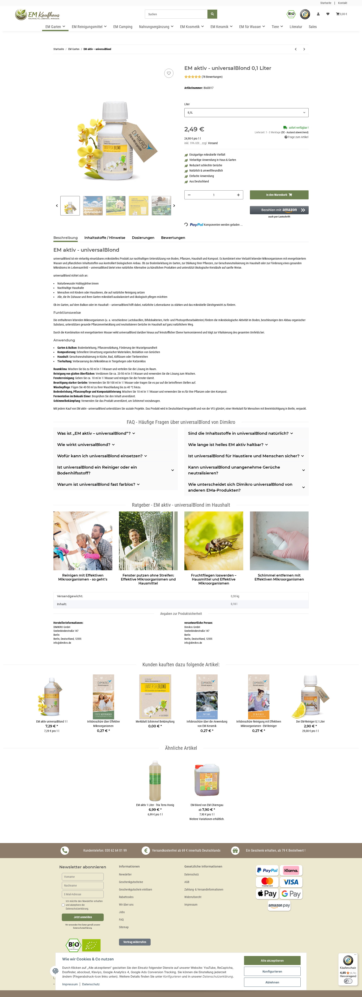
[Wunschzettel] (328, 14)
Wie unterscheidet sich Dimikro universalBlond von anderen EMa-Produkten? (240, 487)
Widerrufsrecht (192, 897)
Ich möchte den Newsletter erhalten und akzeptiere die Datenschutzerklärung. (84, 905)
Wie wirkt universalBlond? (83, 444)
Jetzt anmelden (83, 917)
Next (174, 205)
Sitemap (124, 927)
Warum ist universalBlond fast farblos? (96, 484)
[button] (318, 14)
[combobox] (246, 112)
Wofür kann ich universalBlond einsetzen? (100, 456)
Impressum (191, 904)
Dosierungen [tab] (143, 238)
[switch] (348, 981)
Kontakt (342, 3)
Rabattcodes (126, 897)
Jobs (122, 912)
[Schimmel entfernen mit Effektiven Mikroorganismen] (279, 540)
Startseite (325, 3)
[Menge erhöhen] (238, 195)
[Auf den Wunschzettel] (168, 73)
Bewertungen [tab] (173, 238)
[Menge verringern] (189, 195)
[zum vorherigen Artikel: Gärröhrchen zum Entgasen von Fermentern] (295, 49)
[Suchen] (212, 14)
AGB (186, 882)
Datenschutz (191, 874)
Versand (213, 143)
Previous (56, 205)
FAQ (121, 919)
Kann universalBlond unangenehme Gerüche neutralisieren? (234, 470)
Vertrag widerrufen (134, 942)
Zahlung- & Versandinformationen (203, 889)
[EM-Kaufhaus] (37, 14)
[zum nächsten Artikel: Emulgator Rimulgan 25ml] (304, 49)
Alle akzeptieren (272, 960)
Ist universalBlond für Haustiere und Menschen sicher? (244, 456)
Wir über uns (126, 904)
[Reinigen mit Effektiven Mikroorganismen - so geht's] (82, 540)
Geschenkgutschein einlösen (135, 889)
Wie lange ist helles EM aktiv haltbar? (226, 444)
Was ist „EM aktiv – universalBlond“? (94, 433)
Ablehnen (272, 982)
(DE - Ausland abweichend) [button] (295, 132)
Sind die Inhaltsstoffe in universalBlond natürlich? (238, 433)
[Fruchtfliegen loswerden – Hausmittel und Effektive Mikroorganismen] (213, 540)
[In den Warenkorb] (56, 63)
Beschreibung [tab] (65, 238)
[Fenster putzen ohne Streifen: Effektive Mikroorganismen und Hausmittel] (148, 540)
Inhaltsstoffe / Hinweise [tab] (104, 238)
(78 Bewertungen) (212, 77)
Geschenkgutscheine (131, 882)
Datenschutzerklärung (82, 928)
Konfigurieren (272, 971)
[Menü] (355, 955)
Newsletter (125, 874)
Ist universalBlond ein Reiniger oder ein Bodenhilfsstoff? (97, 470)
